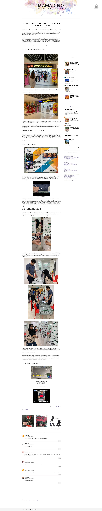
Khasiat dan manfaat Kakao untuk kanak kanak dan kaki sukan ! (74, 63)
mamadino (51, 5)
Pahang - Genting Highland (69, 176)
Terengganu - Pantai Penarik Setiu (70, 159)
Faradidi (26, 451)
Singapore (66, 162)
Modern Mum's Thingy (70, 109)
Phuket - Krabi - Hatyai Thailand (70, 160)
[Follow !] (96, 11)
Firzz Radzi (27, 469)
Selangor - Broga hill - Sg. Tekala (70, 178)
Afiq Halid (67, 133)
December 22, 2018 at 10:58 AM (29, 436)
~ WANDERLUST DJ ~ (69, 69)
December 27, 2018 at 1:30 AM (29, 462)
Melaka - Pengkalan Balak (69, 175)
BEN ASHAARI (68, 61)
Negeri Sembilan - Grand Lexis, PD (70, 164)
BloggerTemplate (34, 509)
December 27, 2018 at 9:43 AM (29, 470)
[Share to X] (56, 407)
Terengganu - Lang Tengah (69, 172)
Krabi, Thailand (67, 169)
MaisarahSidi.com (69, 93)
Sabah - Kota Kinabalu (68, 156)
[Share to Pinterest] (58, 407)
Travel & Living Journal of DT (72, 85)
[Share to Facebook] (54, 407)
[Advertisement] (72, 38)
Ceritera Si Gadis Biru (70, 117)
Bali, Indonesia (67, 171)
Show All (79, 147)
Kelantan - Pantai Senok (68, 158)
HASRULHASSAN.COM (69, 77)
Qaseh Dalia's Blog (69, 139)
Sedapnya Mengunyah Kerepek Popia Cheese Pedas (74, 96)
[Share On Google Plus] (60, 407)
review (26, 409)
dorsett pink (68, 125)
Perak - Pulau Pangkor (68, 163)
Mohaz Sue (27, 435)
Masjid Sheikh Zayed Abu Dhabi (71, 135)
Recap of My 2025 (73, 87)
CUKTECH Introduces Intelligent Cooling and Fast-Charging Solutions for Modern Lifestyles (71, 112)
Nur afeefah (27, 443)
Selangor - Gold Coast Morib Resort (70, 170)
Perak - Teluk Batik (67, 177)
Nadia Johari (27, 461)
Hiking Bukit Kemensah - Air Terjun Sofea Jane (74, 128)
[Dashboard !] (96, 10)
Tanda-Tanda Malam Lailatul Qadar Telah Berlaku (74, 80)
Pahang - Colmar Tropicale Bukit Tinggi (71, 157)
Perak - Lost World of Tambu (69, 155)
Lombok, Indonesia (67, 165)
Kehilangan (72, 140)
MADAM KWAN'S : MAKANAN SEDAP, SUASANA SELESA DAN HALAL (74, 120)
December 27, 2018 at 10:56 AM (29, 478)
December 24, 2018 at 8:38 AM (29, 444)
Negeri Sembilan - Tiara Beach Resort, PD (72, 174)
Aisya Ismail (27, 477)
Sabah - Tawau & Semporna (69, 180)
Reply (60, 440)
